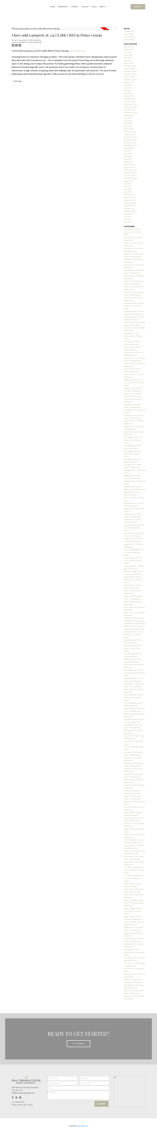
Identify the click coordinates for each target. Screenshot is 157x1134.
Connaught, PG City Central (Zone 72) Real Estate (132, 336)
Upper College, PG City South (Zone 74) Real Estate (133, 911)
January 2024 (129, 134)
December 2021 (130, 203)
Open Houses (129, 37)
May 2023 (128, 156)
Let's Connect (78, 1044)
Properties (62, 7)
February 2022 (129, 197)
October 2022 (129, 175)
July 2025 (128, 85)
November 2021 (130, 205)
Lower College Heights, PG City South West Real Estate (134, 552)
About (102, 7)
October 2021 (129, 208)
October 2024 (129, 110)
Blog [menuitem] (94, 7)
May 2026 (128, 58)
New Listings (129, 34)
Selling (85, 7)
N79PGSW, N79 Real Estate (134, 626)
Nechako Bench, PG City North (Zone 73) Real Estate (133, 634)
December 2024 (130, 104)
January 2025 (129, 101)
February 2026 (130, 66)
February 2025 (130, 99)
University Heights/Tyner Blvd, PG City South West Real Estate (133, 903)
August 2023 (129, 148)
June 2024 (128, 121)
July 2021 (127, 217)
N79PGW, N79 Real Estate (134, 629)
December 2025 (130, 71)
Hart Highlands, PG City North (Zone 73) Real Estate (133, 440)
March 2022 (128, 195)
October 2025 (129, 77)
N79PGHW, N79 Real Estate (134, 623)
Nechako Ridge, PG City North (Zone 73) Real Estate (133, 648)
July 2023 (127, 151)
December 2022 (130, 170)
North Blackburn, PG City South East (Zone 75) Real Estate (134, 673)
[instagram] (17, 1097)
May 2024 (128, 123)
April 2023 (128, 159)
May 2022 (128, 189)
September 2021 (130, 211)
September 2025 (130, 80)
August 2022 (129, 181)
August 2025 (129, 82)
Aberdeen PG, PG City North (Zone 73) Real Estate (132, 232)
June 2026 (128, 55)
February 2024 (130, 132)
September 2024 (130, 112)
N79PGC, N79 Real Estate (134, 618)
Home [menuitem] (52, 7)
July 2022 (127, 184)
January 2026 (129, 69)
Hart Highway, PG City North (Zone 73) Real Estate (132, 454)
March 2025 (128, 96)
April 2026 (128, 60)
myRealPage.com (82, 1126)
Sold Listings (129, 40)
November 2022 (130, 173)
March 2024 (129, 129)
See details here (78, 50)
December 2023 (130, 137)
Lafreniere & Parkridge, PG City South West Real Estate (134, 528)
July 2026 (128, 52)
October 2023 (129, 143)
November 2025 (130, 74)
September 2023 (130, 145)
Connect (138, 7)
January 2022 (129, 200)
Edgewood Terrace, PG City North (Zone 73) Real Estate (134, 382)
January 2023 (129, 167)
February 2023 (129, 164)
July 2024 (128, 118)
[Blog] (20, 1097)
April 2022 (128, 192)
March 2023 (128, 162)
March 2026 (128, 63)
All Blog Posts (129, 31)
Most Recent (129, 47)
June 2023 (128, 153)
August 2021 (129, 214)
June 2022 (128, 186)
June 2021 (128, 219)
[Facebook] (13, 1097)
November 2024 (130, 107)
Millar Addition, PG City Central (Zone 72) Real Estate (133, 580)
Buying (74, 7)
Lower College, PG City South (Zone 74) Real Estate (133, 560)
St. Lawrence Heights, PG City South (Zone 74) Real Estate (134, 870)
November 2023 (130, 140)
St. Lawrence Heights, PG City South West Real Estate (133, 878)
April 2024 (128, 126)
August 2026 (129, 49)
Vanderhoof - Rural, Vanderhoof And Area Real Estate (134, 952)
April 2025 (128, 93)
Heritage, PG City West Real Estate (30, 42)
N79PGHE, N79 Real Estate (134, 621)
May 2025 (128, 90)
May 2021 (127, 222)
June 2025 (128, 88)
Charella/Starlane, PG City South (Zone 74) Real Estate (134, 306)
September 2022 (130, 178)
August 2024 (129, 115)
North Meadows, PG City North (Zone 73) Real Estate (133, 697)
